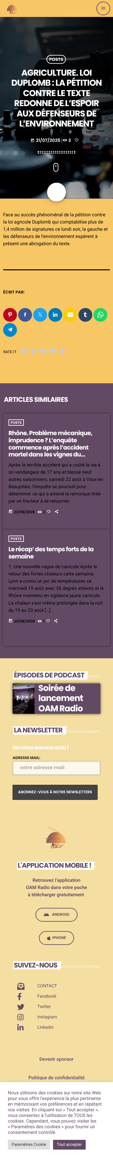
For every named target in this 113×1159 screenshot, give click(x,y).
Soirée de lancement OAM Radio (60, 698)
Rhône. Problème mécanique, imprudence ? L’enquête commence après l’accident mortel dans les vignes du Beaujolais (50, 447)
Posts (56, 59)
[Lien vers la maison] (12, 8)
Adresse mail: (26, 758)
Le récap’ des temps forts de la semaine (51, 553)
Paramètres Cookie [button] (29, 1144)
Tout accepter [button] (69, 1144)
